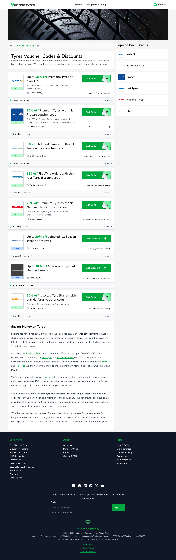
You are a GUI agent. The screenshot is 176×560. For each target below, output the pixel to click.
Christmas (14, 474)
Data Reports (16, 477)
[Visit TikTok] (91, 486)
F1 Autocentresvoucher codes (98, 156)
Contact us (122, 456)
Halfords (20, 365)
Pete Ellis (25, 100)
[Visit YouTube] (102, 486)
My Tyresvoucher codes (100, 249)
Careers (67, 452)
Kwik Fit (106, 361)
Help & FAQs (123, 445)
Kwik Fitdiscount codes (100, 93)
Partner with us (70, 448)
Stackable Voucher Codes (22, 467)
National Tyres (34, 353)
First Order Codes (18, 463)
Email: (53, 502)
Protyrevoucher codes (101, 127)
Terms (106, 100)
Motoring (30, 45)
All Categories (124, 459)
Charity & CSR (70, 456)
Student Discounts (18, 452)
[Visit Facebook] (74, 486)
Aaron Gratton (27, 285)
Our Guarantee (124, 448)
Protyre (47, 377)
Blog (103, 4)
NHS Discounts (17, 456)
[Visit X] (96, 486)
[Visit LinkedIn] (85, 486)
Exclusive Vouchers (19, 448)
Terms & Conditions (88, 551)
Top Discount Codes (19, 445)
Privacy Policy (88, 544)
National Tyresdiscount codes (98, 219)
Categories (19, 45)
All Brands (122, 463)
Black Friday (15, 470)
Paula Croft (27, 256)
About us (67, 445)
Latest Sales (15, 459)
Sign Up (118, 507)
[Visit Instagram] (79, 486)
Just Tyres (47, 357)
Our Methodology (125, 452)
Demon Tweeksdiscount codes (98, 278)
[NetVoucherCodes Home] (20, 5)
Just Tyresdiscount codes (100, 186)
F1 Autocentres (65, 357)
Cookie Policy (88, 548)
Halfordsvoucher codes (100, 309)
